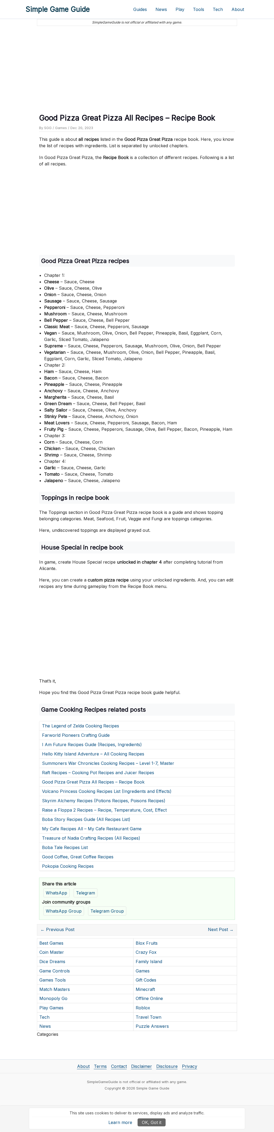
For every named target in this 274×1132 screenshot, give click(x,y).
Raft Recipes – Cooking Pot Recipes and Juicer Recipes (98, 772)
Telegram (85, 892)
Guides (140, 9)
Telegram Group (107, 911)
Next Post (221, 929)
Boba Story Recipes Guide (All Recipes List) (86, 819)
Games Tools (52, 980)
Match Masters (54, 989)
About (237, 9)
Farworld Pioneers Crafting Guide (76, 735)
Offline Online (149, 998)
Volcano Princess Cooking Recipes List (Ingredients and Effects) (107, 791)
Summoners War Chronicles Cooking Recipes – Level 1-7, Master (108, 763)
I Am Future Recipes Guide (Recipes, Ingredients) (92, 744)
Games (61, 128)
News (161, 9)
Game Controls (54, 971)
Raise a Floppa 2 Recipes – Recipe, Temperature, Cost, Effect (104, 810)
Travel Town (148, 1017)
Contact (119, 1066)
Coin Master (51, 952)
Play (180, 9)
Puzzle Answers (152, 1026)
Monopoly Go (53, 998)
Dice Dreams (52, 961)
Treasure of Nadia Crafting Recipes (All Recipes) (91, 838)
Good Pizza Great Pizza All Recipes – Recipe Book (93, 782)
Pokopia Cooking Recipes (68, 866)
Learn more (120, 1122)
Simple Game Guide (58, 9)
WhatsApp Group (64, 911)
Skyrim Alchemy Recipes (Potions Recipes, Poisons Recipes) (103, 800)
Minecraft (145, 989)
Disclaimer (141, 1066)
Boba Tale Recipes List (65, 847)
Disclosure (167, 1066)
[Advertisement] (137, 67)
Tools (198, 9)
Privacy (189, 1066)
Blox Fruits (147, 943)
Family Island (149, 961)
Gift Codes (146, 980)
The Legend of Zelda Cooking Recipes (80, 725)
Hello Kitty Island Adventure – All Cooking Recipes (93, 754)
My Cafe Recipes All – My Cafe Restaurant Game (92, 828)
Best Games (51, 943)
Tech (218, 9)
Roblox (143, 1007)
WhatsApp (56, 892)
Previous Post (57, 929)
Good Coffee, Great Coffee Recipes (77, 856)
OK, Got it (151, 1122)
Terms (100, 1066)
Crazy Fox (146, 952)
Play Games (51, 1007)
